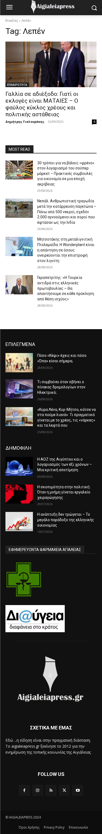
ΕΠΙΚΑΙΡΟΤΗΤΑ (17, 85)
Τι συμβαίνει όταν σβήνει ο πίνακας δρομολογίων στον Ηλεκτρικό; (61, 387)
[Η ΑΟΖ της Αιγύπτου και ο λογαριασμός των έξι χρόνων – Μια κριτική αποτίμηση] (19, 466)
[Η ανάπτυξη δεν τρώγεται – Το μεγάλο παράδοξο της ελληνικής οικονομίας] (19, 521)
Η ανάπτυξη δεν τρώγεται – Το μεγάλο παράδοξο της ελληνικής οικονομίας (65, 519)
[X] (64, 790)
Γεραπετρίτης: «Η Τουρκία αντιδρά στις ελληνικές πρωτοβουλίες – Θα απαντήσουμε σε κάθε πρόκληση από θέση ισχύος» (65, 288)
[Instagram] (37, 790)
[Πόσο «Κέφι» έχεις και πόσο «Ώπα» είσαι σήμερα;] (19, 362)
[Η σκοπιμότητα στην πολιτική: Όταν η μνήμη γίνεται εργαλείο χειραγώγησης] (19, 493)
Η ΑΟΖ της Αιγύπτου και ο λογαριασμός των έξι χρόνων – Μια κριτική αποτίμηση (64, 464)
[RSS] (51, 790)
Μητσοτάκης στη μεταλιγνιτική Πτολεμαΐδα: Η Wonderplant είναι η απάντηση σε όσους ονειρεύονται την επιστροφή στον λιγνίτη (65, 250)
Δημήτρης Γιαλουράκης (24, 121)
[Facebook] (24, 790)
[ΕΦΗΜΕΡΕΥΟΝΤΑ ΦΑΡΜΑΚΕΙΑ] (23, 579)
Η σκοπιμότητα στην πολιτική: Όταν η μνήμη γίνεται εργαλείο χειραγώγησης (63, 492)
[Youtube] (77, 790)
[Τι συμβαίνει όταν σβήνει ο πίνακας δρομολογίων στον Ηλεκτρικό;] (19, 388)
